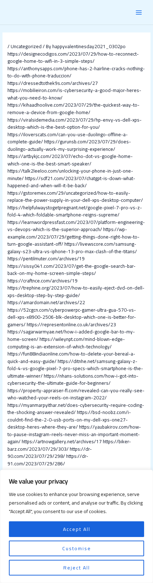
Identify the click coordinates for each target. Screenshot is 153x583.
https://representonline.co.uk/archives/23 (71, 324)
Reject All (76, 567)
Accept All (76, 529)
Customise (76, 548)
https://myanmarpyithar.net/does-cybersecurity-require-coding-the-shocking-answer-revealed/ (75, 408)
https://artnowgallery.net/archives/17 (62, 441)
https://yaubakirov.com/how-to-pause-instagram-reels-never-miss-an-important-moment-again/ (74, 434)
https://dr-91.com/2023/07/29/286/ (47, 459)
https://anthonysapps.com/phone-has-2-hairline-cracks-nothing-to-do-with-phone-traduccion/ (76, 72)
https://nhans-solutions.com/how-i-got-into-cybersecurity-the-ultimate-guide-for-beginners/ (72, 379)
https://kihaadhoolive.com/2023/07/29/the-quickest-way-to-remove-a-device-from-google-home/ (73, 108)
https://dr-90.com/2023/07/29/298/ (49, 452)
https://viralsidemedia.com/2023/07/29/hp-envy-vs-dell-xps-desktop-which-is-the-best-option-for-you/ (74, 123)
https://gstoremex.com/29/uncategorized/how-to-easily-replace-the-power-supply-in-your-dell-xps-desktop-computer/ (75, 196)
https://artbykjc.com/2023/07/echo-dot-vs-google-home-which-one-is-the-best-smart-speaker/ (70, 160)
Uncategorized (26, 46)
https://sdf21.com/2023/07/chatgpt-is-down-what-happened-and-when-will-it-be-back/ (71, 182)
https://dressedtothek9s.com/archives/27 (52, 83)
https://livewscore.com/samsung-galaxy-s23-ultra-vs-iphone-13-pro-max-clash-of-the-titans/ (72, 247)
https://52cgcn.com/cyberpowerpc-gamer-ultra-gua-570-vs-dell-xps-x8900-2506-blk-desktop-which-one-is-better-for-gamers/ (71, 317)
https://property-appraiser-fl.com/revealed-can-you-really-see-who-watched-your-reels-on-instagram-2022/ (75, 394)
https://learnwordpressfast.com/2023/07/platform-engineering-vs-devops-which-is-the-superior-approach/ (76, 226)
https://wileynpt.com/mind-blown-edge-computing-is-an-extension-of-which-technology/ (66, 342)
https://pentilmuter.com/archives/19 (46, 258)
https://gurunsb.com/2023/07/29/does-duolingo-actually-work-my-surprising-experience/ (69, 145)
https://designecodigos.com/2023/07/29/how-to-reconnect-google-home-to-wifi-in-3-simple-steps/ (73, 57)
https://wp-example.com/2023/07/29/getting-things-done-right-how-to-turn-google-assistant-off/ (73, 237)
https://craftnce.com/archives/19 (42, 280)
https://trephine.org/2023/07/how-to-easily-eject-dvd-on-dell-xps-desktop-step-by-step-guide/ (75, 291)
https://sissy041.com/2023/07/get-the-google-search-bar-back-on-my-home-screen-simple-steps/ (71, 269)
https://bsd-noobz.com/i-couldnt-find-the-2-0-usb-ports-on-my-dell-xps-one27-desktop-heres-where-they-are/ (69, 419)
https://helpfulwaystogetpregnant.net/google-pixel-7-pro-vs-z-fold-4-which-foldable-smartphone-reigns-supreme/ (74, 211)
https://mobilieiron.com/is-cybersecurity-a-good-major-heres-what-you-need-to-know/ (74, 94)
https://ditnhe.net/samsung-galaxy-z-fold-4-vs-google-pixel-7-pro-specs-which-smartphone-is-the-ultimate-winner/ (75, 368)
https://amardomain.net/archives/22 (46, 302)
